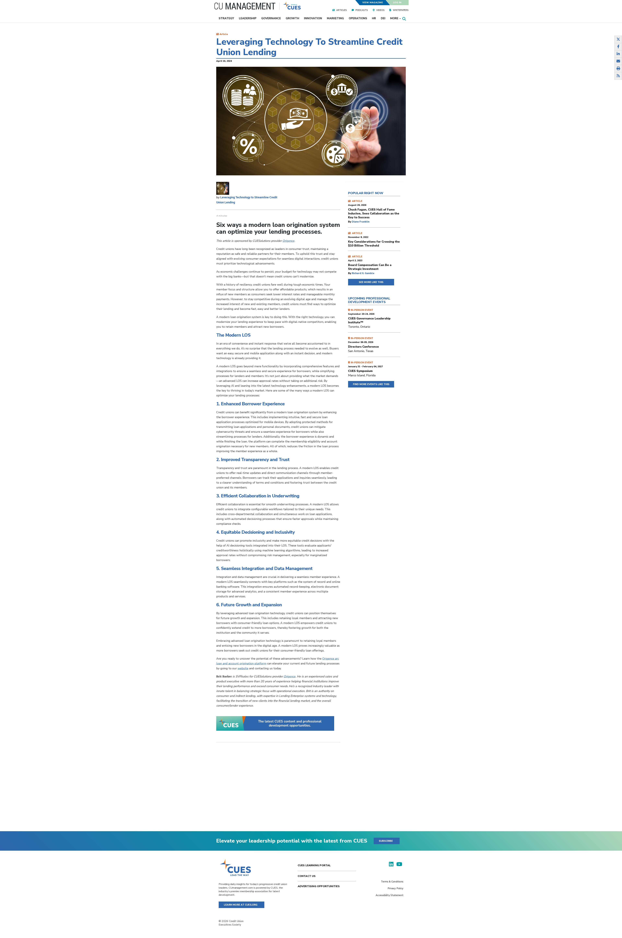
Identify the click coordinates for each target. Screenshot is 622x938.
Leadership (247, 18)
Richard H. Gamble (363, 273)
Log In (397, 2)
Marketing (335, 18)
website (243, 668)
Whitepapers (401, 10)
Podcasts (362, 10)
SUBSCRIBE (386, 841)
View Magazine (372, 2)
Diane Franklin (360, 221)
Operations (358, 18)
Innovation (313, 18)
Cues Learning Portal (314, 865)
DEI (383, 18)
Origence (288, 241)
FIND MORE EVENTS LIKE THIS (371, 384)
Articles (341, 10)
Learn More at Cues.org (241, 904)
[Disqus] (278, 789)
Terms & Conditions (392, 881)
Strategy (226, 18)
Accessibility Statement (389, 895)
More (394, 18)
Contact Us (307, 876)
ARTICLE (373, 209)
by (350, 221)
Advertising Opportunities (319, 886)
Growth (292, 18)
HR (374, 18)
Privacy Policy (395, 888)
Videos (380, 10)
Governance (271, 18)
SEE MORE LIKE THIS (371, 282)
